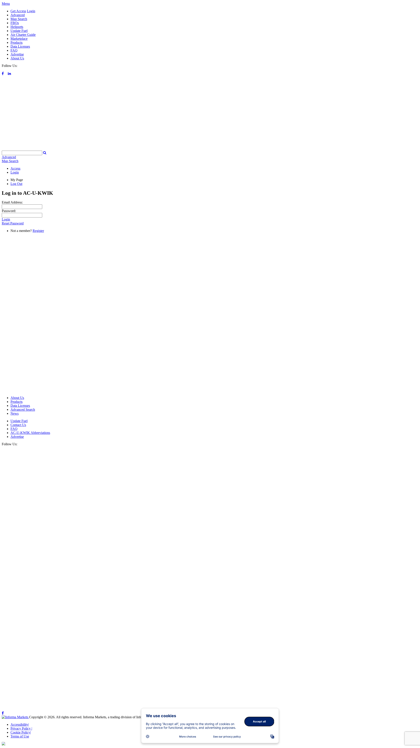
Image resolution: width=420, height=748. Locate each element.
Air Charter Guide (23, 35)
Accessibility (19, 724)
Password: (9, 211)
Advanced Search (22, 409)
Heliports (16, 27)
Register (38, 231)
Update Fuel (19, 31)
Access (15, 168)
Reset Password (13, 223)
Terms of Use (19, 736)
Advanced (17, 15)
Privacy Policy (21, 728)
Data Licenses (20, 46)
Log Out (16, 184)
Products (16, 42)
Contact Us (18, 425)
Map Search (18, 19)
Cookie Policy (20, 732)
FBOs (14, 23)
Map (10, 161)
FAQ (14, 50)
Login (31, 11)
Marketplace (19, 38)
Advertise (17, 54)
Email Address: (12, 202)
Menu (6, 3)
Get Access (18, 11)
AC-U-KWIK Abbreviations (30, 433)
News (14, 413)
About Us (17, 58)
